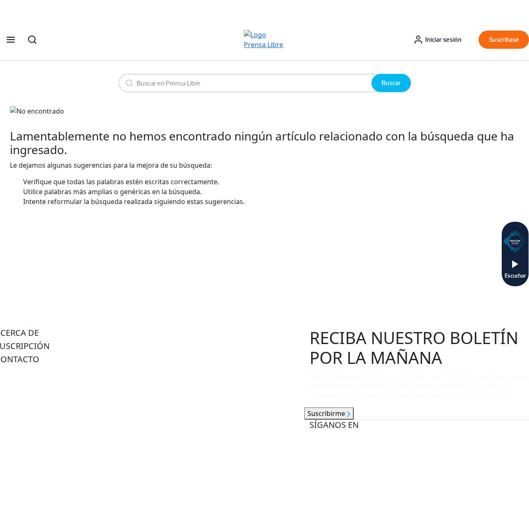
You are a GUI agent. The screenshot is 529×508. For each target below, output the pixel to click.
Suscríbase (504, 39)
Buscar (391, 83)
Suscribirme (327, 413)
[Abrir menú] (10, 39)
